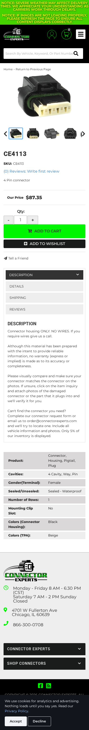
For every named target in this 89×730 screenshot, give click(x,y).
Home (8, 69)
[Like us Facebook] (40, 686)
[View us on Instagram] (48, 686)
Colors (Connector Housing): (24, 524)
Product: (15, 460)
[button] (43, 53)
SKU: (8, 163)
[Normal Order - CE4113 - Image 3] (51, 133)
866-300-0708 (28, 624)
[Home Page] (25, 571)
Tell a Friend (18, 258)
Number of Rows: (23, 500)
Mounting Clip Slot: (20, 510)
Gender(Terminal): (24, 482)
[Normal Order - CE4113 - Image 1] (16, 133)
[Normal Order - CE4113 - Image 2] (33, 133)
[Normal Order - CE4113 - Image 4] (70, 133)
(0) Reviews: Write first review (31, 171)
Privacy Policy (16, 711)
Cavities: (15, 474)
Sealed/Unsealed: (23, 491)
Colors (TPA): (19, 535)
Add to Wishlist (47, 243)
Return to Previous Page (33, 69)
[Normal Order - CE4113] (44, 95)
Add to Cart (47, 231)
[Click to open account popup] (52, 34)
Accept (16, 721)
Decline (39, 721)
